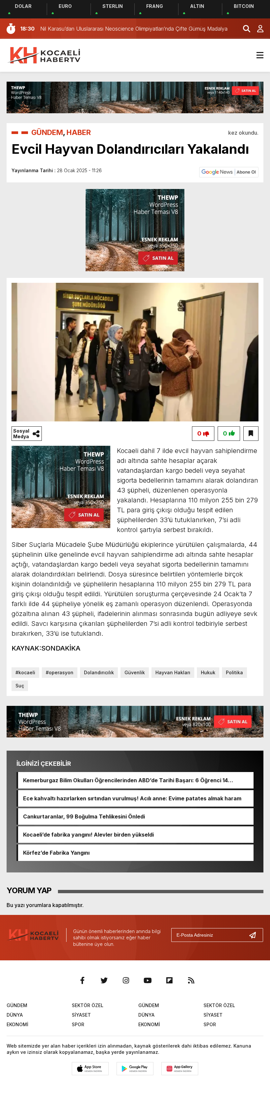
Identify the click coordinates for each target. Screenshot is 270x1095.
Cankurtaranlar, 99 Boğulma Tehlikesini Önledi (84, 816)
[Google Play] (135, 1068)
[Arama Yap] (243, 28)
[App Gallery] (179, 1068)
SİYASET (81, 1015)
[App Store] (90, 1068)
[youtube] (147, 980)
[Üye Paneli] (256, 28)
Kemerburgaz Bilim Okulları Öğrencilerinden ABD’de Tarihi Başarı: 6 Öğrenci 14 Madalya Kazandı (125, 780)
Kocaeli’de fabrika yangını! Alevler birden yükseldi (88, 834)
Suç (19, 685)
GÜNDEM (47, 132)
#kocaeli (25, 672)
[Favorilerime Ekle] (250, 433)
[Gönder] (255, 935)
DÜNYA (15, 1015)
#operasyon (59, 672)
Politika (234, 672)
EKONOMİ (17, 1024)
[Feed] (191, 980)
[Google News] (228, 171)
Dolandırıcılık (99, 672)
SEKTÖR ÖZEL (87, 1005)
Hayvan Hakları (172, 672)
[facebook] (82, 980)
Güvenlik (134, 672)
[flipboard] (169, 980)
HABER (79, 132)
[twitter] (104, 980)
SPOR (78, 1024)
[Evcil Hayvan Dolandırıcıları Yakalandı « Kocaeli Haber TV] (44, 54)
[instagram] (126, 980)
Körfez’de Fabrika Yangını (56, 852)
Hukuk (208, 672)
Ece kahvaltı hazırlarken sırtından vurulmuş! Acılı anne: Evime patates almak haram (132, 798)
